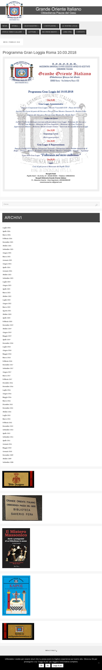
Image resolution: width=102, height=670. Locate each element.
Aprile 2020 (6, 318)
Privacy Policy (50, 650)
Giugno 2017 (7, 372)
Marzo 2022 (6, 307)
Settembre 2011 (8, 437)
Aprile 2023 (6, 289)
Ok (41, 666)
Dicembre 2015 (8, 404)
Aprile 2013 (6, 433)
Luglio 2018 (6, 347)
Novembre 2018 (8, 343)
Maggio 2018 (7, 354)
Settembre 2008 (8, 462)
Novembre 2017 (8, 365)
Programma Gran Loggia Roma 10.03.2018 (39, 52)
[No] (98, 662)
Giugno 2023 (7, 285)
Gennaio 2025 (7, 260)
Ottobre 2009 (7, 459)
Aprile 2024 (6, 267)
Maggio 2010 (7, 448)
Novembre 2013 (8, 426)
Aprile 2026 (6, 231)
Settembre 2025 (8, 249)
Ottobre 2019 (7, 329)
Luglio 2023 (6, 282)
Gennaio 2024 (7, 271)
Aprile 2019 (6, 340)
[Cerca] (96, 205)
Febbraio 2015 (7, 422)
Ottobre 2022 (7, 296)
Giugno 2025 (7, 253)
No (48, 666)
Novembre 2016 (8, 386)
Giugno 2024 (7, 264)
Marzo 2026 (6, 235)
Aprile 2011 (6, 440)
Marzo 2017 (6, 376)
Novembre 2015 (8, 408)
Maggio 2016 (7, 397)
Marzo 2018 (6, 358)
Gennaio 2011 (7, 444)
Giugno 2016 (7, 394)
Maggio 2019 (7, 336)
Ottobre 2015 (7, 412)
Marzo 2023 (6, 293)
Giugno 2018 (7, 350)
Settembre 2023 (8, 278)
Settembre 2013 (8, 430)
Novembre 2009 (8, 455)
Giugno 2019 (7, 332)
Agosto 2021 (7, 311)
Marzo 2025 (6, 257)
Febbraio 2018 (7, 361)
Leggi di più (57, 666)
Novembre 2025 (8, 242)
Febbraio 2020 (7, 321)
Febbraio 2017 (7, 379)
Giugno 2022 (7, 303)
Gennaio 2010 (7, 451)
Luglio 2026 (6, 228)
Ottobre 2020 (7, 314)
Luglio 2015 (6, 415)
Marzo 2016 (6, 401)
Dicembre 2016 (8, 383)
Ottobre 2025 (7, 246)
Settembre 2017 (8, 368)
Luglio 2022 (6, 300)
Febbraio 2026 (7, 238)
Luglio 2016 (6, 390)
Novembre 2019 (8, 325)
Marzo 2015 (6, 419)
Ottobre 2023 (7, 275)
